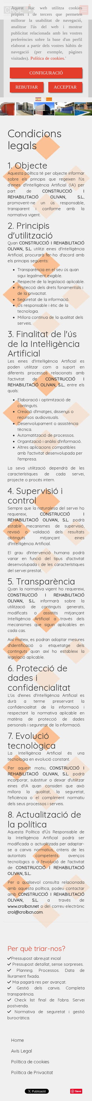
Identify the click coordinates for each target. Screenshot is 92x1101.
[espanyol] (39, 99)
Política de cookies (47, 58)
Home (17, 1040)
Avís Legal (21, 1051)
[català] (50, 99)
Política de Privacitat (32, 1072)
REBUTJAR (26, 87)
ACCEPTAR (65, 87)
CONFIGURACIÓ (46, 72)
